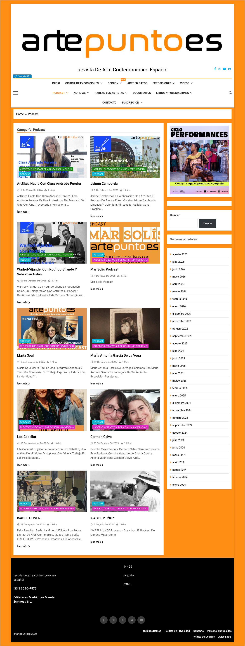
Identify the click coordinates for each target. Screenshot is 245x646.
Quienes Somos (152, 631)
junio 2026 (178, 269)
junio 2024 (178, 447)
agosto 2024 (179, 432)
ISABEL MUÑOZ (102, 518)
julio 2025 (178, 351)
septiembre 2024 (182, 425)
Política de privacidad (177, 631)
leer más (22, 212)
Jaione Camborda (104, 184)
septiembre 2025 (182, 336)
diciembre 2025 (181, 313)
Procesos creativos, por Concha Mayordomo (120, 260)
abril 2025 (178, 373)
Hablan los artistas (109, 93)
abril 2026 (178, 284)
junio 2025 (178, 358)
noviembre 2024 (181, 410)
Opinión (116, 82)
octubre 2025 (180, 328)
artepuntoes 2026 (25, 633)
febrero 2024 (179, 477)
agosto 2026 (179, 254)
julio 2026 (178, 261)
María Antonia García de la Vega (115, 355)
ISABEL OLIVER (28, 518)
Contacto (109, 102)
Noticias (80, 93)
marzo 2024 (179, 469)
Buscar (175, 215)
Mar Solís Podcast (104, 269)
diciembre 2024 (181, 403)
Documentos (142, 93)
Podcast (59, 93)
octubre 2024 (180, 417)
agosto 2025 (179, 343)
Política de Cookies (204, 636)
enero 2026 (179, 306)
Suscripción (130, 102)
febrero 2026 (179, 298)
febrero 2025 (179, 388)
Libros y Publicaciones (172, 93)
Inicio (56, 83)
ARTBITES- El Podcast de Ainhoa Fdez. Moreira (46, 169)
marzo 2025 (179, 380)
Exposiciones (162, 83)
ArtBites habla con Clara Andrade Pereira (49, 184)
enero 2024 (179, 484)
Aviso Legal (225, 636)
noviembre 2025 (181, 321)
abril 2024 (178, 462)
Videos (184, 83)
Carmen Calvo (101, 437)
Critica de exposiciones (82, 83)
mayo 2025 (178, 365)
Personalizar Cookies (219, 631)
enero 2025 (179, 395)
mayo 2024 (178, 455)
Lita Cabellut (26, 437)
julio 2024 (178, 440)
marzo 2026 (179, 291)
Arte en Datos (137, 83)
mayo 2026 (178, 276)
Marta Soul (25, 355)
